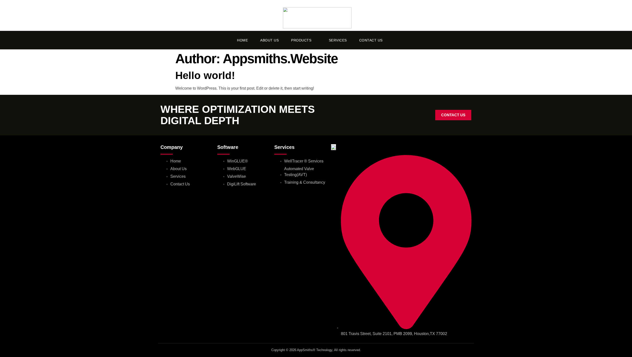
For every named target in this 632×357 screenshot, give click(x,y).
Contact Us (371, 40)
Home (242, 40)
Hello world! (205, 75)
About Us (269, 40)
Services (338, 40)
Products (301, 40)
